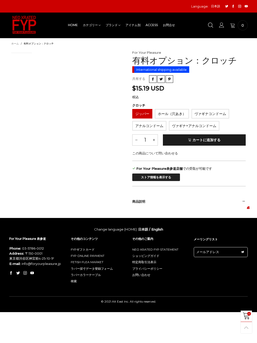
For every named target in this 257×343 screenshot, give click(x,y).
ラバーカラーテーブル (86, 275)
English (157, 229)
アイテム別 (133, 25)
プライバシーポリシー (147, 268)
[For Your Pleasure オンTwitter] (18, 273)
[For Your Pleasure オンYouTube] (32, 273)
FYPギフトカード (83, 249)
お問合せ (169, 25)
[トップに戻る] (246, 327)
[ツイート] (161, 79)
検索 (74, 281)
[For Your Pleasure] (24, 24)
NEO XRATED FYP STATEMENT (155, 249)
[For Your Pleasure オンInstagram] (25, 273)
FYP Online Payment (87, 256)
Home (73, 25)
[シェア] (153, 79)
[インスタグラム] (239, 6)
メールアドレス (207, 252)
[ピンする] (169, 79)
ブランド (112, 25)
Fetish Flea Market (87, 262)
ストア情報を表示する (156, 177)
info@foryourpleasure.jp (41, 264)
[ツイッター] (226, 6)
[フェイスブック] (233, 6)
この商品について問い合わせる (155, 153)
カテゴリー (91, 25)
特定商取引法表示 (144, 262)
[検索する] (210, 25)
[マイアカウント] (221, 25)
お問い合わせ (141, 275)
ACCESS (152, 25)
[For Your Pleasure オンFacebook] (11, 273)
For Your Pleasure (146, 52)
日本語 (143, 229)
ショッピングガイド (145, 256)
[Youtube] (246, 6)
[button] (136, 140)
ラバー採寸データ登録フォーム (92, 268)
